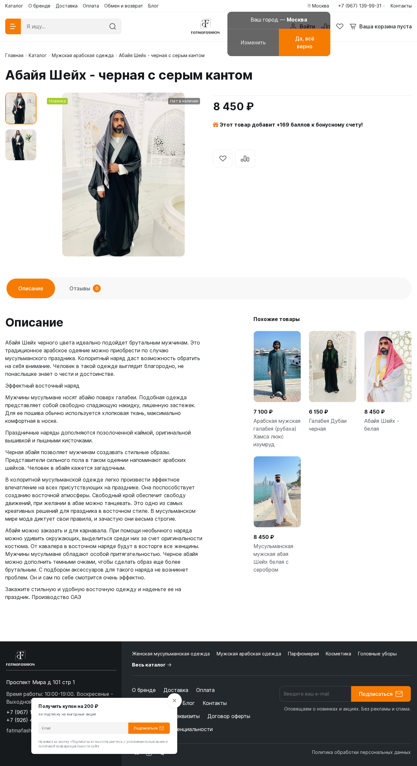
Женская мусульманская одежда (171, 654)
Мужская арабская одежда (83, 55)
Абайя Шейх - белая (381, 425)
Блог (188, 703)
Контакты (215, 703)
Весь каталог (148, 665)
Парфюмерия (303, 654)
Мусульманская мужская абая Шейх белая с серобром (273, 558)
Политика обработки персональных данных (361, 752)
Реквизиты (186, 716)
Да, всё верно (304, 42)
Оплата (205, 690)
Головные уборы (377, 654)
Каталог (38, 55)
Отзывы (83, 288)
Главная (14, 55)
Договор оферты (229, 716)
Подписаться (376, 694)
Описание (30, 288)
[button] (361, 6)
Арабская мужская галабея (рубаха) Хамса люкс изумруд (276, 433)
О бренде (144, 690)
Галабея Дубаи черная (328, 425)
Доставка (176, 690)
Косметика (338, 654)
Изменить (253, 42)
